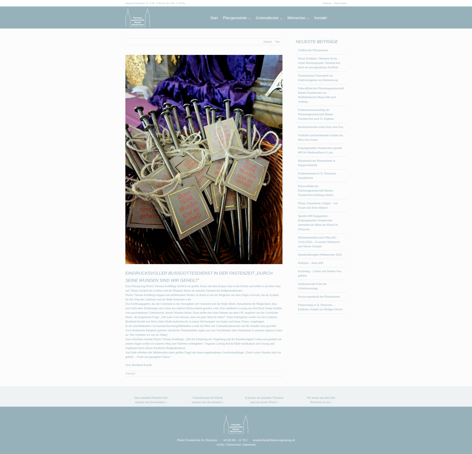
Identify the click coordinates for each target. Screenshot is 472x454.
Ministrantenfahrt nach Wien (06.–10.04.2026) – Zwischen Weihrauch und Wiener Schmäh (319, 242)
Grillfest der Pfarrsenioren (313, 50)
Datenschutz (234, 444)
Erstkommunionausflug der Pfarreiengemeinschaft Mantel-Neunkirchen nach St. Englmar (316, 114)
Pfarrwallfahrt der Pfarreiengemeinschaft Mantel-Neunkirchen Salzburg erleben (316, 191)
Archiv (220, 444)
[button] (340, 18)
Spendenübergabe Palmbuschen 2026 (320, 254)
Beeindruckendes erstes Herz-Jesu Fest (320, 127)
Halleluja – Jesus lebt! (310, 262)
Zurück (267, 41)
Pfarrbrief (327, 3)
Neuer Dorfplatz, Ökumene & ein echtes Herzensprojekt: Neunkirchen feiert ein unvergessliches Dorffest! (319, 63)
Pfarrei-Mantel (340, 3)
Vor (277, 41)
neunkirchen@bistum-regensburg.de (274, 440)
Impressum (249, 444)
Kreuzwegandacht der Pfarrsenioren (319, 296)
